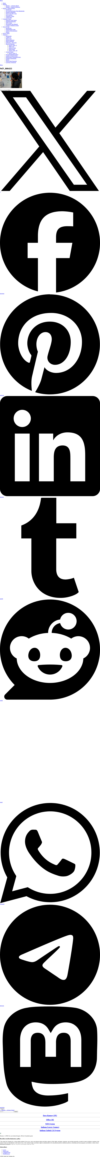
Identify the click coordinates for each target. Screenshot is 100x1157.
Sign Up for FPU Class (11, 13)
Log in (4, 1149)
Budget (7, 59)
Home (4, 3)
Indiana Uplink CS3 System (50, 1130)
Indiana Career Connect (50, 1127)
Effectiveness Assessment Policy (13, 57)
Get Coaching (9, 15)
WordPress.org (6, 1153)
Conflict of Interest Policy (12, 56)
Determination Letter (10, 29)
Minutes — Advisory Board (12, 5)
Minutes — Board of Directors (13, 7)
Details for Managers (11, 12)
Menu (1, 0)
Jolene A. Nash (12, 48)
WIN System (9, 23)
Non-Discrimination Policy (12, 54)
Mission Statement (10, 40)
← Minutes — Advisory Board (7, 1110)
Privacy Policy (6, 33)
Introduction (8, 9)
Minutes (5, 4)
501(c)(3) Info (6, 26)
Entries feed (5, 1151)
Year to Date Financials (11, 61)
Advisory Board (9, 52)
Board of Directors (10, 44)
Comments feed (6, 1152)
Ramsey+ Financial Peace (9, 8)
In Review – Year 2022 (11, 42)
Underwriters (9, 17)
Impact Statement (10, 41)
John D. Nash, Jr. (13, 45)
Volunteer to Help (10, 16)
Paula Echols (12, 49)
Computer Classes (7, 19)
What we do (8, 38)
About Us (5, 34)
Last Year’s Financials (11, 62)
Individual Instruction (11, 21)
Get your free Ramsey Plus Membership (15, 11)
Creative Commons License (12, 25)
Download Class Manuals (12, 24)
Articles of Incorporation (11, 30)
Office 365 (50, 1120)
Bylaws (7, 32)
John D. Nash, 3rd (13, 50)
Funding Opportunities (11, 58)
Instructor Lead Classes (11, 20)
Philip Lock (11, 46)
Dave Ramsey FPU (50, 1115)
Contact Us (8, 37)
